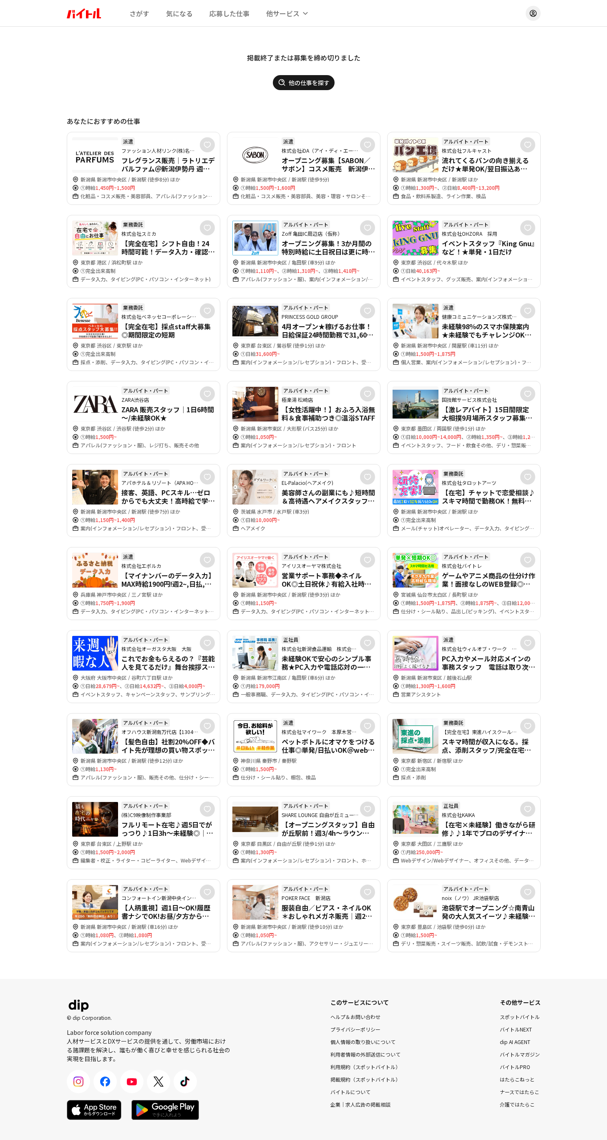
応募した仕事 (229, 13)
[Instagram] (78, 1081)
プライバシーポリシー (355, 1029)
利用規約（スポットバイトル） (365, 1066)
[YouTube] (132, 1081)
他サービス (283, 13)
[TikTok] (185, 1081)
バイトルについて (350, 1091)
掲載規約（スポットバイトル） (365, 1079)
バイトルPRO (515, 1066)
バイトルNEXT (516, 1029)
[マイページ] (533, 13)
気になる (179, 13)
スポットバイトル (520, 1016)
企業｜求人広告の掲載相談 (360, 1104)
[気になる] (207, 144)
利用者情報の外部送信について (365, 1054)
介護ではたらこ (517, 1104)
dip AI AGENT (515, 1041)
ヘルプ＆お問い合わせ (355, 1016)
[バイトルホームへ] (84, 13)
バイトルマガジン (520, 1054)
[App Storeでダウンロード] (94, 1110)
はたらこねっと (517, 1079)
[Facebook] (105, 1081)
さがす (139, 13)
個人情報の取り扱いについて (362, 1041)
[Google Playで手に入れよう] (165, 1110)
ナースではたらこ (519, 1091)
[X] (158, 1081)
